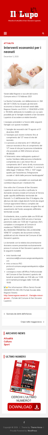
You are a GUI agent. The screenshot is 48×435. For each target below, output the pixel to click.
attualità (9, 43)
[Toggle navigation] (5, 33)
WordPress (32, 431)
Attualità (8, 338)
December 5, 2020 (11, 57)
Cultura (8, 341)
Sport (7, 344)
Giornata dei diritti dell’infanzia (18, 314)
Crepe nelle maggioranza (31, 322)
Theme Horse (36, 427)
